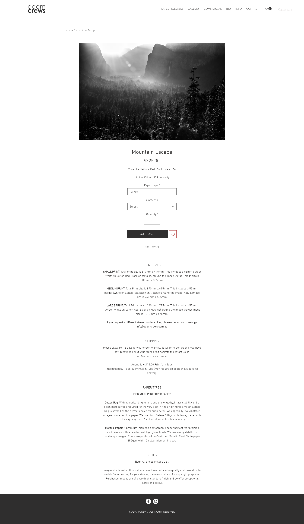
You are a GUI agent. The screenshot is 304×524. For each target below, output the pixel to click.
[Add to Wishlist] (173, 234)
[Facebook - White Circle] (148, 501)
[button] (268, 8)
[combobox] (152, 191)
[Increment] (157, 221)
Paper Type (152, 185)
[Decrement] (146, 221)
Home (69, 30)
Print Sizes (152, 200)
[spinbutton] (152, 221)
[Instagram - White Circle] (155, 501)
